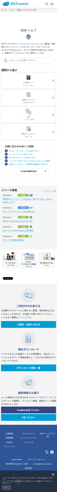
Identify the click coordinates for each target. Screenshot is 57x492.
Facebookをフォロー (28, 410)
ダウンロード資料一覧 (28, 368)
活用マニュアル (28, 100)
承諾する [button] (6, 487)
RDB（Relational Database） (28, 43)
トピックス (28, 442)
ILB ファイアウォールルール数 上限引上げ (19, 211)
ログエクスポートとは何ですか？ (23, 157)
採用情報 (9, 438)
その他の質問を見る (28, 171)
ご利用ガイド (28, 83)
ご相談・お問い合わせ (28, 324)
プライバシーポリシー (36, 459)
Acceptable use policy (42, 464)
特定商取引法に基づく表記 (17, 464)
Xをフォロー (28, 417)
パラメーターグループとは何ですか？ (24, 151)
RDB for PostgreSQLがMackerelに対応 (18, 221)
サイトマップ (9, 446)
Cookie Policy (44, 477)
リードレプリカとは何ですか (21, 154)
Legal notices (16, 459)
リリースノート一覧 (49, 191)
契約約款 (28, 468)
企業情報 (9, 433)
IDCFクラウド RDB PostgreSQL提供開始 (18, 230)
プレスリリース (28, 433)
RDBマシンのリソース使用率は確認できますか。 (29, 164)
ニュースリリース (28, 438)
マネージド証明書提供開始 (13, 240)
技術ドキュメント (28, 135)
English (9, 442)
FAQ (28, 118)
